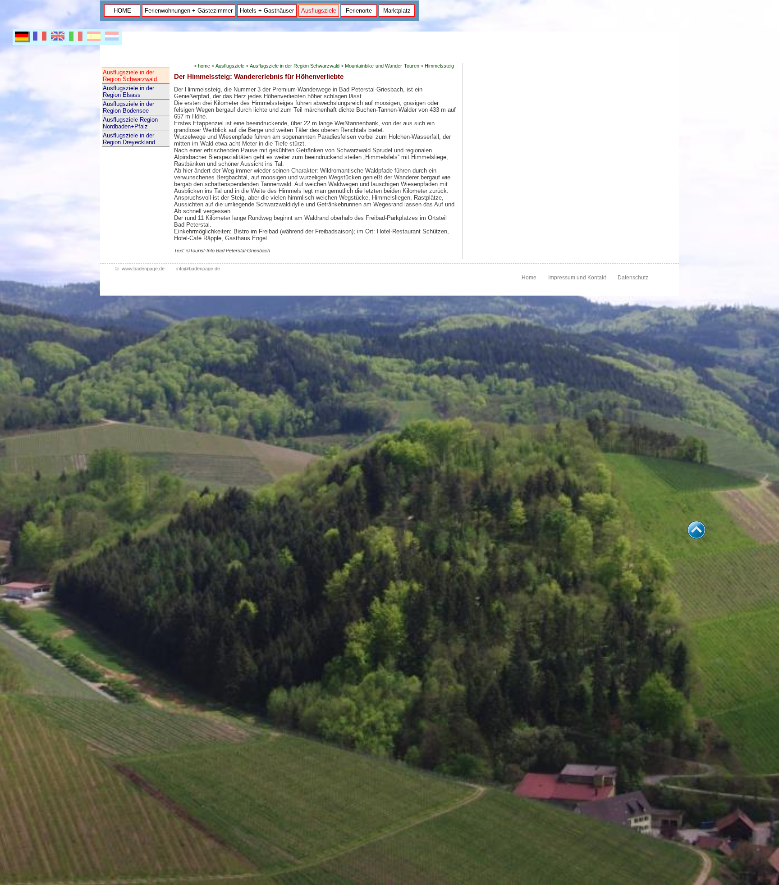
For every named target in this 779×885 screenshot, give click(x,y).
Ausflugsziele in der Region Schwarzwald (130, 75)
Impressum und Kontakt (577, 277)
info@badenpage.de (198, 268)
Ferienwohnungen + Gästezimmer (189, 10)
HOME (122, 10)
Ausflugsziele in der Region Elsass (128, 91)
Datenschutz (633, 277)
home (204, 65)
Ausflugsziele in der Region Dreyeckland (129, 139)
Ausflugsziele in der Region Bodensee (128, 107)
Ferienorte (359, 10)
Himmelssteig (439, 65)
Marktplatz (397, 10)
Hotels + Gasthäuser (267, 10)
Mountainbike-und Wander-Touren (382, 65)
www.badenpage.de (143, 268)
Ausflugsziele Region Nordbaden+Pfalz (130, 123)
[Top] (696, 536)
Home (529, 277)
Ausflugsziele (318, 10)
